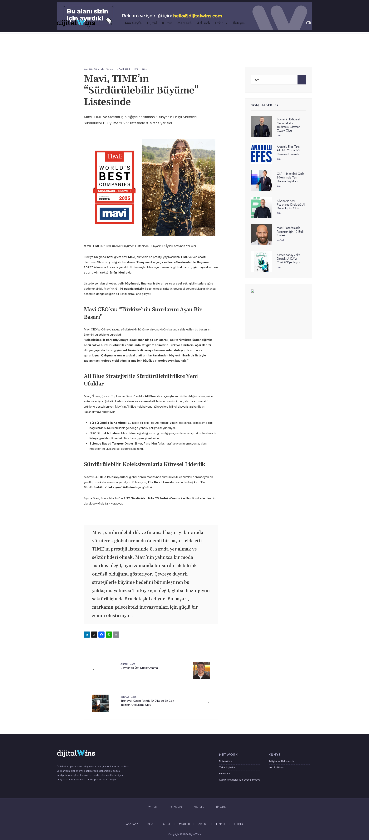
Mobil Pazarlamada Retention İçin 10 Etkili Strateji (290, 231)
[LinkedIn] (87, 635)
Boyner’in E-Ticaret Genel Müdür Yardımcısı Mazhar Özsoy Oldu (288, 125)
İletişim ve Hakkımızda (281, 761)
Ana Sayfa (133, 23)
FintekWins (225, 761)
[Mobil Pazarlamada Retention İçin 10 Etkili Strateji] (261, 234)
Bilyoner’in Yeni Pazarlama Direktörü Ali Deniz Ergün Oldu (291, 204)
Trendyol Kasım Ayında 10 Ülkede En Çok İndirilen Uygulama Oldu (147, 701)
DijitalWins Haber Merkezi (101, 68)
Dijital (152, 23)
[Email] (116, 635)
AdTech (203, 23)
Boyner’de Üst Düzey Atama (139, 666)
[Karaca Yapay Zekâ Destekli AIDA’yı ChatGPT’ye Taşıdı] (261, 261)
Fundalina (224, 773)
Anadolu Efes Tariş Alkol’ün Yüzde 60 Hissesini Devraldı (288, 150)
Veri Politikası (276, 767)
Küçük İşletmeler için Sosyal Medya (239, 779)
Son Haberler (265, 105)
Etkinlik (221, 23)
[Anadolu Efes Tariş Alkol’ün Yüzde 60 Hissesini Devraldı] (261, 153)
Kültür (167, 23)
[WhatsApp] (109, 635)
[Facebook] (102, 635)
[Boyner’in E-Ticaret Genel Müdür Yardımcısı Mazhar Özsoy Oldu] (261, 126)
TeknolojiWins (227, 767)
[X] (94, 635)
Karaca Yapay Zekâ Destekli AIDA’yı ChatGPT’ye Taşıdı (288, 258)
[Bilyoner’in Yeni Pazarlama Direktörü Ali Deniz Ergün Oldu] (261, 207)
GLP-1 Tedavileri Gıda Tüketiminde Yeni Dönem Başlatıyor (290, 177)
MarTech (184, 23)
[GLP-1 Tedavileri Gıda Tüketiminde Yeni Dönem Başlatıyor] (261, 180)
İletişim (239, 23)
